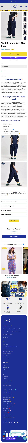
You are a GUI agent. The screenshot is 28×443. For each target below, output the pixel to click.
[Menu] (2, 6)
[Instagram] (3, 422)
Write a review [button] (14, 236)
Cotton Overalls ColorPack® (12, 275)
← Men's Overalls (14, 220)
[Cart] (26, 6)
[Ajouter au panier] (3, 269)
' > (3, 1)
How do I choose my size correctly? (9, 201)
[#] (14, 289)
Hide (4, 76)
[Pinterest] (9, 422)
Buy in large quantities (6, 210)
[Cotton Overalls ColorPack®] (11, 260)
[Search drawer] (21, 6)
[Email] (14, 422)
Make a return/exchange (6, 214)
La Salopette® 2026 (6, 431)
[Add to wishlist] (20, 248)
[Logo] (14, 6)
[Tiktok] (12, 422)
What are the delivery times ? (7, 206)
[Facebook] (6, 422)
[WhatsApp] (17, 422)
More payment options (14, 60)
